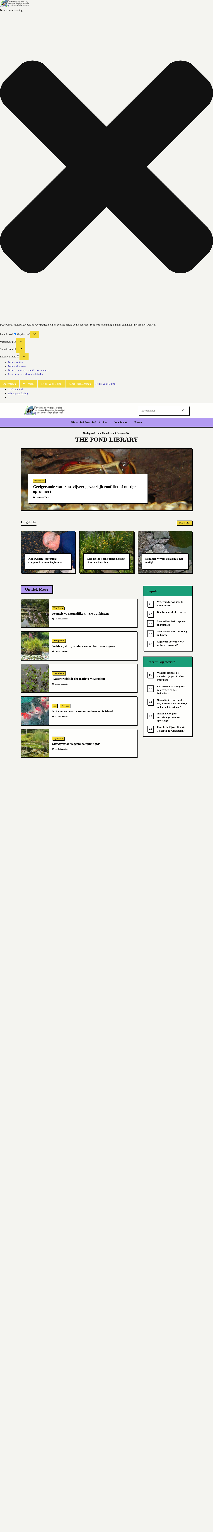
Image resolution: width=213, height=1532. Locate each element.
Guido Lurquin (61, 651)
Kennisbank (120, 422)
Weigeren (28, 383)
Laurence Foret (42, 497)
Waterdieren (39, 481)
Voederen (65, 706)
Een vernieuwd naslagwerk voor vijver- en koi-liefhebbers (171, 690)
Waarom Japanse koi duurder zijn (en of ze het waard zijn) (170, 676)
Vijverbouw (58, 608)
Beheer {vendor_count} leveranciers (28, 370)
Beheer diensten (17, 366)
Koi (54, 706)
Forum (138, 422)
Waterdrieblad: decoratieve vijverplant (78, 678)
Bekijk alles (184, 523)
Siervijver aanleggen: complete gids (76, 743)
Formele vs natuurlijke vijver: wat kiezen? (80, 613)
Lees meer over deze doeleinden (26, 374)
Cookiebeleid (15, 389)
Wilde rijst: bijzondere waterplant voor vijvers (83, 646)
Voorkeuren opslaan (80, 383)
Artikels (103, 422)
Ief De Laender (61, 619)
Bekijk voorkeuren (51, 383)
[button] (106, 167)
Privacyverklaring (18, 393)
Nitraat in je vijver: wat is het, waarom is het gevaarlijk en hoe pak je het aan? (172, 703)
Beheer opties (15, 362)
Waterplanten (58, 641)
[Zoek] (183, 410)
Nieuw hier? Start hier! (83, 422)
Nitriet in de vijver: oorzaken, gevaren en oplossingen (168, 717)
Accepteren (9, 383)
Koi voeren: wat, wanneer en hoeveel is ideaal (82, 711)
